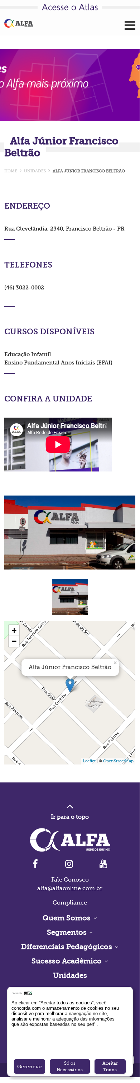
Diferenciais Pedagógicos (67, 947)
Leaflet (89, 761)
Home (10, 171)
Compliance (70, 903)
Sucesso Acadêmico (67, 961)
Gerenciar (29, 1066)
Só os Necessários (70, 1066)
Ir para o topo (70, 817)
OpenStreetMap (118, 761)
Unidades (70, 975)
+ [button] (14, 630)
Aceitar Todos (110, 1066)
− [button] (14, 641)
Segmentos (67, 932)
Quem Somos (67, 918)
